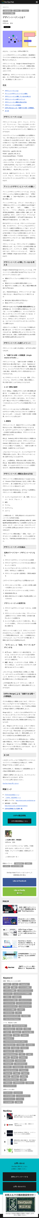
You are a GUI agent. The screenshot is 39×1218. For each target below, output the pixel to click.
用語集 (19, 1102)
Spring (15, 1076)
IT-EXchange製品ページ (12, 794)
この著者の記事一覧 (11, 856)
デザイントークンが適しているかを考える (18, 96)
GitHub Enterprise (10, 1054)
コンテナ (8, 993)
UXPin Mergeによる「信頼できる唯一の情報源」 (20, 108)
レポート (8, 1092)
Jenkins (23, 1057)
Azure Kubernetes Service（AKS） (15, 1041)
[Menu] (36, 2)
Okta (16, 1035)
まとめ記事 (8, 1102)
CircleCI (7, 1035)
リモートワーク (25, 1006)
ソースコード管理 (10, 1000)
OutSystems (18, 1067)
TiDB (23, 1079)
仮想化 (7, 984)
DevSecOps (8, 1012)
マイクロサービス (10, 1006)
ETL (18, 1012)
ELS (19, 1029)
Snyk (6, 1076)
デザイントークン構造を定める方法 (16, 102)
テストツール (9, 1003)
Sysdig (24, 1076)
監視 (6, 987)
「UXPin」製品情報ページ (13, 797)
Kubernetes (20, 1060)
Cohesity (30, 1045)
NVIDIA (7, 1067)
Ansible (20, 1045)
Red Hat (7, 1073)
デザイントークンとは (11, 90)
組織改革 (16, 997)
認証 (14, 987)
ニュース (18, 1092)
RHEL (27, 1029)
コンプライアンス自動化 (22, 993)
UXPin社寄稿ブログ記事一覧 (13, 808)
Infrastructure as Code (11, 1016)
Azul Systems (9, 1029)
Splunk (25, 1073)
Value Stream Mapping (12, 1019)
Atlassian (16, 1032)
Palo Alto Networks (10, 1070)
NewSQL (25, 1016)
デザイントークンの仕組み (13, 105)
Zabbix (25, 1035)
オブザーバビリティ (25, 990)
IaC (15, 984)
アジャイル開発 (24, 987)
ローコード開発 (9, 13)
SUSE (7, 1025)
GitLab (19, 1051)
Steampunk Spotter (19, 1025)
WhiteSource (18, 1082)
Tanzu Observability (11, 1079)
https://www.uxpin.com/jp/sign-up (25, 800)
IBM (6, 1057)
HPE (29, 1054)
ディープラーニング (23, 1003)
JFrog (14, 1057)
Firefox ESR (8, 1051)
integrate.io (8, 1038)
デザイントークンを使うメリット (15, 99)
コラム (25, 10)
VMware (7, 1082)
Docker (24, 1048)
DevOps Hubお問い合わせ (11, 783)
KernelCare (8, 1060)
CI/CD (21, 1009)
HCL (22, 1054)
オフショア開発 (9, 990)
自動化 (7, 997)
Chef (6, 1048)
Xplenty (29, 1082)
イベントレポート (23, 1096)
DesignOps (8, 10)
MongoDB (8, 1064)
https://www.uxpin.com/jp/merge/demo (16, 805)
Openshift (29, 1067)
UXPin (17, 10)
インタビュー (9, 1099)
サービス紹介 (9, 1096)
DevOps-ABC (28, 1032)
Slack (16, 1073)
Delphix (15, 1048)
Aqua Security (9, 1045)
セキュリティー (25, 1000)
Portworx (23, 1070)
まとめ (7, 111)
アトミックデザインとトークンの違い (16, 93)
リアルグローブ (9, 1086)
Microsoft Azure (20, 1064)
